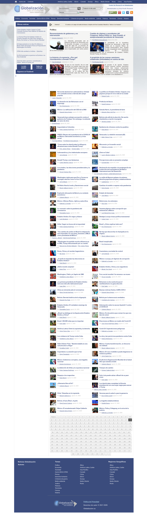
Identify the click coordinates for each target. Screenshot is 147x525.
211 (101, 450)
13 (109, 416)
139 (81, 438)
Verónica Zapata (106, 121)
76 (122, 426)
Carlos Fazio (105, 219)
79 (51, 429)
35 (117, 420)
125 (95, 435)
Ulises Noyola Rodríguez (67, 292)
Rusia (114, 2)
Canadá (83, 2)
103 (72, 432)
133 (52, 438)
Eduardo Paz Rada (65, 300)
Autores (21, 464)
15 (117, 416)
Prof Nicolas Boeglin (97, 62)
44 (72, 423)
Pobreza (105, 18)
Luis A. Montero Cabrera (108, 155)
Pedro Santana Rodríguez (67, 129)
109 (101, 432)
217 (129, 450)
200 (129, 447)
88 (88, 429)
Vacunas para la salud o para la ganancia (113, 393)
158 (91, 441)
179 (110, 444)
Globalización (32, 9)
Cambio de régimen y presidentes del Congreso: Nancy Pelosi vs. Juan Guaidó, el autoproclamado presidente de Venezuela (107, 35)
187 (67, 447)
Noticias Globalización (27, 462)
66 (80, 426)
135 (62, 438)
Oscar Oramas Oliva (65, 172)
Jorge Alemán (63, 155)
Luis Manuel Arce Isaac (108, 213)
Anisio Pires (62, 269)
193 (96, 447)
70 (97, 426)
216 (125, 450)
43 (68, 423)
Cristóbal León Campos (108, 300)
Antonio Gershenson (65, 364)
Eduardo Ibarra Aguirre (66, 112)
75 (117, 426)
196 (110, 447)
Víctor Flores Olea (65, 331)
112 (115, 432)
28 (88, 420)
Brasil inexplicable (105, 241)
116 (52, 435)
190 (81, 447)
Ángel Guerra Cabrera (66, 403)
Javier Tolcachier (57, 98)
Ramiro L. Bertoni (57, 238)
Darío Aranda (105, 188)
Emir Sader (105, 286)
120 (71, 435)
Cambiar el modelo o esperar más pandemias (115, 185)
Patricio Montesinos (107, 338)
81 (60, 429)
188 (72, 447)
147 (120, 438)
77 (126, 426)
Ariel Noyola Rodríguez (69, 238)
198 (120, 447)
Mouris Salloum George (66, 188)
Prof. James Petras (65, 148)
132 (129, 435)
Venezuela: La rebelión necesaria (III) (112, 134)
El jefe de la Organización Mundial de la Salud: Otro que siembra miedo (115, 360)
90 (97, 429)
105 (81, 432)
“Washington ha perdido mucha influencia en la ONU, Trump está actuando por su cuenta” (73, 242)
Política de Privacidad (91, 502)
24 (72, 420)
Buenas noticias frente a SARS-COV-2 (112, 290)
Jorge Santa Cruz (107, 356)
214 (115, 450)
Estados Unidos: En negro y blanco (69, 216)
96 (122, 429)
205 (72, 450)
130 (120, 435)
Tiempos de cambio (106, 368)
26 (80, 420)
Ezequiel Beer (105, 162)
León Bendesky (64, 219)
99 (52, 432)
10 (97, 416)
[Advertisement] (91, 83)
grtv (113, 12)
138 (76, 438)
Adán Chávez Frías (107, 137)
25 (76, 420)
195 (105, 447)
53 (109, 423)
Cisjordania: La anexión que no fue (69, 352)
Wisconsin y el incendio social (110, 144)
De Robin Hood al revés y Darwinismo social (72, 185)
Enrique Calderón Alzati (108, 370)
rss (131, 12)
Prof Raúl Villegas (57, 140)
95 (117, 429)
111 (110, 432)
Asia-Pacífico (128, 2)
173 (81, 444)
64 (72, 426)
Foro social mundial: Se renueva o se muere (114, 274)
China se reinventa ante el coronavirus (70, 290)
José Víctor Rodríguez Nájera (110, 323)
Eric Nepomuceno (65, 106)
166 (129, 441)
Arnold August (56, 123)
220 (83, 454)
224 (102, 454)
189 (76, 447)
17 (125, 416)
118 (62, 435)
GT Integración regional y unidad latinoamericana (108, 173)
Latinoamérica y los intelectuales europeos (72, 152)
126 (100, 435)
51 (101, 423)
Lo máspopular (23, 67)
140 (86, 438)
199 (125, 447)
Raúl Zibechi (105, 129)
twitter (123, 12)
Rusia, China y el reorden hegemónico (70, 251)
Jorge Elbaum (63, 181)
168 (57, 444)
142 (96, 438)
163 (115, 441)
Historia (126, 18)
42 (64, 423)
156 (81, 441)
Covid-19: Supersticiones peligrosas (112, 328)
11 (101, 416)
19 (51, 420)
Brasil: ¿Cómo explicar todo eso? (111, 224)
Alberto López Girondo (100, 389)
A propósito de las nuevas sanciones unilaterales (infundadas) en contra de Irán (107, 58)
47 (84, 423)
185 (57, 447)
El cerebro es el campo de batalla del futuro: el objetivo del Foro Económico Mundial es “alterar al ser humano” (82, 24)
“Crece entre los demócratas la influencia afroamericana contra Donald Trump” (71, 145)
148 (125, 438)
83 (68, 429)
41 (60, 423)
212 (105, 450)
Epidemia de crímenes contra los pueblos (114, 127)
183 (129, 444)
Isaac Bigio (63, 286)
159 (96, 441)
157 (86, 441)
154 (72, 441)
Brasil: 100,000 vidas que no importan (70, 321)
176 (96, 444)
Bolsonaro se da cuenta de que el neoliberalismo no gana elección (110, 283)
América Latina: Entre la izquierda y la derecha (73, 328)
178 (105, 444)
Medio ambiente (90, 18)
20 (55, 420)
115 (129, 432)
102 (67, 432)
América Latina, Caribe (65, 2)
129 (115, 435)
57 (126, 423)
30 (97, 420)
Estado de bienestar (106, 193)
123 (86, 435)
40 (55, 423)
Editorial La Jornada (107, 147)
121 (76, 435)
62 (64, 426)
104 (76, 432)
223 (97, 454)
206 (76, 450)
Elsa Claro (104, 203)
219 (78, 454)
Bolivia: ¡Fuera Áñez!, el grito (67, 401)
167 (52, 444)
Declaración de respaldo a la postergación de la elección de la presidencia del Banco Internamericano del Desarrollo (115, 169)
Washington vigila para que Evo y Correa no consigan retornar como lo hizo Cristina (72, 178)
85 (76, 429)
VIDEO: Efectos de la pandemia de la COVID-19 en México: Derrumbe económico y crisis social (73, 136)
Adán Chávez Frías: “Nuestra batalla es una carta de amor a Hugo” (72, 344)
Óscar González (106, 277)
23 (68, 420)
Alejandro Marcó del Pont (108, 112)
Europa (90, 2)
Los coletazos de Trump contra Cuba (70, 336)
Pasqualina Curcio (65, 213)
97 (126, 429)
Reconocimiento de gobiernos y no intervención (64, 34)
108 (96, 432)
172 (76, 444)
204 (67, 450)
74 (113, 426)
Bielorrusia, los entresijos (108, 201)
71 (101, 426)
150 (52, 441)
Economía (24, 18)
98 (130, 429)
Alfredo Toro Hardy (107, 269)
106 (86, 432)
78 (130, 426)
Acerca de (22, 2)
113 (119, 432)
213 (110, 450)
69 (93, 426)
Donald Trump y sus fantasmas (68, 160)
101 (62, 432)
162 (110, 441)
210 (96, 450)
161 (105, 441)
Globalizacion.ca (89, 508)
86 (80, 429)
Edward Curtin (106, 96)
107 (91, 432)
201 (52, 450)
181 (120, 444)
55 (117, 423)
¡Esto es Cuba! (104, 152)
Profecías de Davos (106, 102)
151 (57, 441)
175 (91, 444)
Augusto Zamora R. (57, 38)
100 (57, 432)
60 (55, 426)
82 (64, 429)
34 (113, 420)
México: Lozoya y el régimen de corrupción (114, 259)
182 (125, 444)
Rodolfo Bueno (106, 403)
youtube (119, 12)
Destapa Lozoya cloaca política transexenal (114, 216)
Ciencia (119, 18)
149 (129, 438)
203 (62, 450)
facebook (127, 12)
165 (125, 441)
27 (84, 420)
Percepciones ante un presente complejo (113, 160)
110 (105, 432)
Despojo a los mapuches (66, 375)
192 (91, 447)
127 (105, 435)
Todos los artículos (39, 67)
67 (84, 426)
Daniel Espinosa (106, 104)
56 (122, 423)
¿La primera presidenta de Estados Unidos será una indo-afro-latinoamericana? (72, 283)
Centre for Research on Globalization (121, 5)
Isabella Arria (105, 181)
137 (72, 438)
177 (100, 444)
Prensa (53, 18)
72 (105, 426)
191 (86, 447)
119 (67, 435)
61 (60, 426)
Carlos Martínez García (66, 162)
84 (72, 429)
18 (130, 416)
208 (86, 450)
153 (67, 441)
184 (52, 447)
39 (51, 423)
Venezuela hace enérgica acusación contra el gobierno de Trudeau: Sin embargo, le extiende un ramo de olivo (73, 119)
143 (100, 438)
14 (113, 416)
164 (120, 441)
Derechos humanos (63, 18)
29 (93, 420)
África (96, 2)
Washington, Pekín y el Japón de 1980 (70, 274)
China (120, 2)
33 (109, 420)
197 (115, 447)
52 (105, 423)
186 (62, 447)
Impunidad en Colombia (65, 127)
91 (101, 429)
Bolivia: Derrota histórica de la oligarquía (71, 297)
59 (51, 426)
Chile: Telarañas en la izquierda (68, 393)
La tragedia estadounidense (109, 401)
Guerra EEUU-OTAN (43, 18)
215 (120, 450)
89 (93, 429)
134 (57, 438)
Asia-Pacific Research (126, 8)
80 (55, 429)
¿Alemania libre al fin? (65, 383)
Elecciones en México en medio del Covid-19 (115, 321)
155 (76, 441)
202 (57, 450)
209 (91, 450)
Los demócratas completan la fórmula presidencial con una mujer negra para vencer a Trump (115, 385)
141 (91, 438)
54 (113, 423)
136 (67, 438)
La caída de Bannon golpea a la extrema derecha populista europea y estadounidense (115, 178)
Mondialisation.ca (112, 8)
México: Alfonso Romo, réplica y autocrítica (72, 201)
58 (130, 423)
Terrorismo (112, 18)
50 (97, 423)
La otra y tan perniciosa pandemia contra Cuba (115, 336)
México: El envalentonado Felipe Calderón (72, 408)
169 (62, 444)
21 (60, 420)
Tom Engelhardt (56, 62)
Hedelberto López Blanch (67, 277)
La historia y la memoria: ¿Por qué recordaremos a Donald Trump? (63, 58)
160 (100, 441)
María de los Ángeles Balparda (68, 246)
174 (86, 444)
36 (122, 420)
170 (67, 444)
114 (124, 432)
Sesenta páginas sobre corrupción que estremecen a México (112, 209)
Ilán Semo (62, 253)
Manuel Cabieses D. (65, 395)
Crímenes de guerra (77, 18)
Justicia (98, 18)
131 (124, 435)
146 (115, 438)
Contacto (30, 2)
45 (76, 423)
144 (105, 438)
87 (84, 429)
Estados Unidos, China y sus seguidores (113, 267)
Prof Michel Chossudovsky (99, 40)
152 (62, 441)
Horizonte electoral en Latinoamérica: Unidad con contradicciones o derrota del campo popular (73, 93)
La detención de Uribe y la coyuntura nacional (73, 368)
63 (68, 426)
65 (76, 426)
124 (91, 435)
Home (16, 2)
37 (126, 420)
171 (72, 444)
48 (88, 423)
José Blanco (105, 195)
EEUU (76, 2)
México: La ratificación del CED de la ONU (71, 110)
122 (81, 435)
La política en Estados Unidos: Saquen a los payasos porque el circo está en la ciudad (114, 92)
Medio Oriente (105, 2)
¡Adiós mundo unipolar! (65, 267)
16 (121, 416)
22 (64, 420)
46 (80, 423)
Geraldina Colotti (64, 348)
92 (105, 429)
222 (92, 454)
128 (110, 435)
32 (105, 420)
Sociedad (32, 18)
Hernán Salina (76, 148)
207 (81, 450)
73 (109, 426)
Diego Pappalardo (64, 354)
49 (93, 423)
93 (109, 429)
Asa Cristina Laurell (107, 395)
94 (113, 429)
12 (105, 416)
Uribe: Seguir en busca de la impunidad (71, 224)
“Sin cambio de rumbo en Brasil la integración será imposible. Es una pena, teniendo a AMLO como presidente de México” (73, 233)
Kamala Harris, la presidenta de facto (112, 110)
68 (88, 426)
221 (88, 454)
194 (100, 447)
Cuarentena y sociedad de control (111, 251)
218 (73, 454)
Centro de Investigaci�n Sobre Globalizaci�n (65, 503)
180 (115, 444)
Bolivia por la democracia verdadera (112, 297)
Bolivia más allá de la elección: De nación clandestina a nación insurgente (113, 118)
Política (17, 18)
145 (110, 438)
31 (101, 420)
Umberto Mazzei (64, 197)
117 (57, 435)
